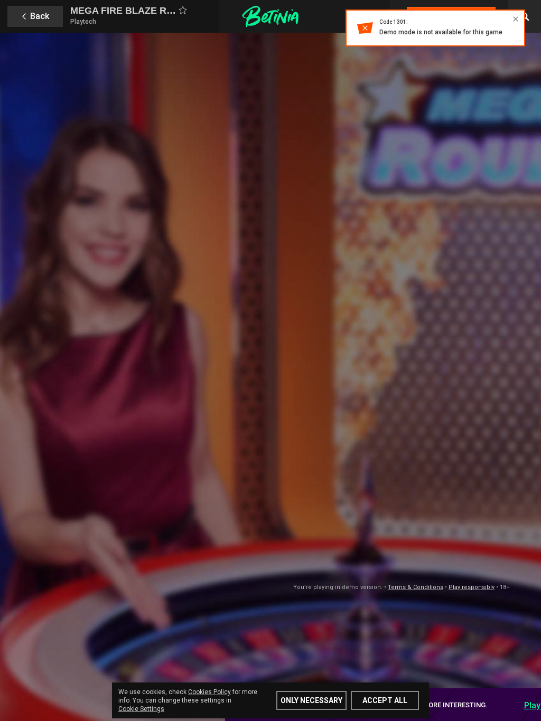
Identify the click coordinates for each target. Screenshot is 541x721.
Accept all (384, 700)
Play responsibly (472, 587)
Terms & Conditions (415, 587)
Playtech (83, 21)
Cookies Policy (209, 692)
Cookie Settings (141, 709)
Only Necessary (311, 700)
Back (39, 16)
